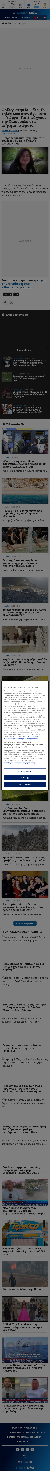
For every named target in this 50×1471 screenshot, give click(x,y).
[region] (25, 735)
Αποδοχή (25, 778)
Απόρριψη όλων (25, 784)
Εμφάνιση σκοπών (25, 771)
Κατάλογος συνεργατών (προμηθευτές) (20, 763)
